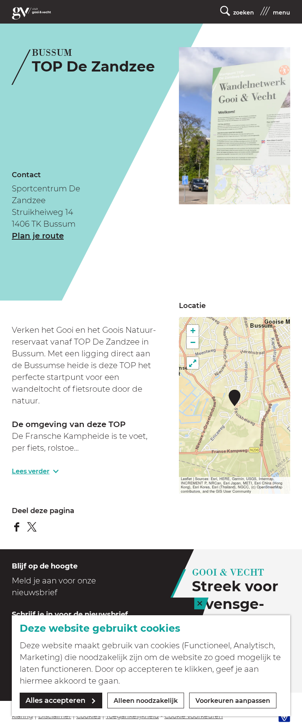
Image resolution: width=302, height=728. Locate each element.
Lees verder (31, 471)
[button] (234, 398)
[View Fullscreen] (193, 363)
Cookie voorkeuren (193, 716)
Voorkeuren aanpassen (232, 700)
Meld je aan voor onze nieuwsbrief (54, 586)
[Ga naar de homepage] (31, 13)
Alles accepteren (55, 700)
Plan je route (38, 235)
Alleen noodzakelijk (146, 700)
